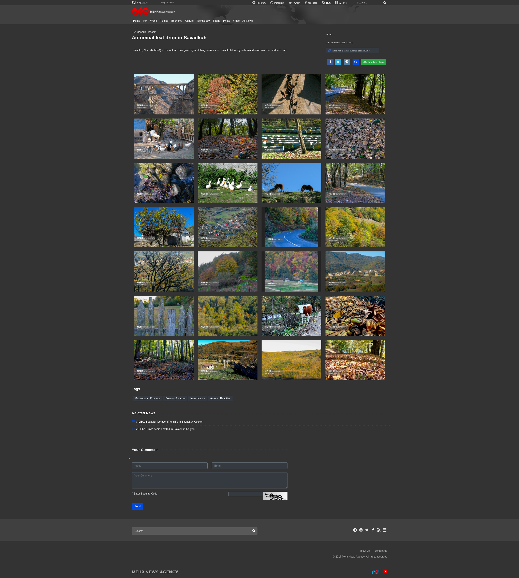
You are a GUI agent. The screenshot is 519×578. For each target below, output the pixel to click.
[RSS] (378, 530)
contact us (381, 550)
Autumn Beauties (220, 398)
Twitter (296, 3)
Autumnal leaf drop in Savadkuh (169, 37)
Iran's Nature (197, 398)
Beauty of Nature (175, 398)
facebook (312, 3)
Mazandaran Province (147, 398)
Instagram (279, 3)
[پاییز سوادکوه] (164, 94)
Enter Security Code (144, 493)
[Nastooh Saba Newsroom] (373, 572)
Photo (226, 20)
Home (136, 20)
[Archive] (384, 530)
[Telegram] (355, 530)
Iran (145, 20)
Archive (343, 3)
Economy (176, 20)
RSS (328, 3)
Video (236, 20)
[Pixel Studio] (383, 572)
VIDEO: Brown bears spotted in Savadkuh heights (165, 429)
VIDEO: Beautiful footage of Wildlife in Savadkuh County (169, 421)
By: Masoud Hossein (144, 31)
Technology (203, 20)
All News (247, 20)
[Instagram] (361, 530)
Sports (216, 20)
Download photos (376, 62)
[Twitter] (366, 530)
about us (365, 550)
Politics (164, 20)
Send (137, 506)
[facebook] (372, 530)
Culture (189, 20)
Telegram (261, 3)
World (153, 20)
